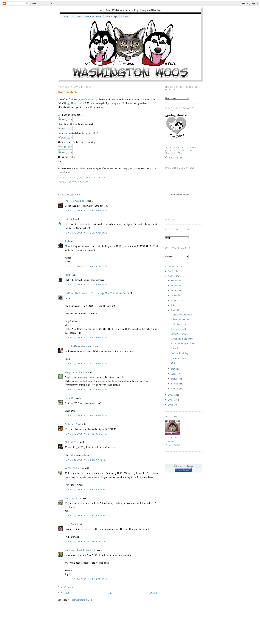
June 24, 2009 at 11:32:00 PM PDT (87, 433)
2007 (171, 399)
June (173, 310)
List (175, 437)
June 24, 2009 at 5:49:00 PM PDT (86, 363)
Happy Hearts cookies (74, 103)
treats (84, 182)
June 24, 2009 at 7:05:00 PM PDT (86, 415)
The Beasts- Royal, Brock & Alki (80, 549)
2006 (171, 404)
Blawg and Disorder (150, 10)
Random (172, 441)
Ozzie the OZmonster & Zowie (79, 345)
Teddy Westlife (72, 524)
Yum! (173, 362)
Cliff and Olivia (72, 442)
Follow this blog (183, 470)
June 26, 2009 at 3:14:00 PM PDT (86, 579)
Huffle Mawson (88, 99)
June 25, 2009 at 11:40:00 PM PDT (87, 541)
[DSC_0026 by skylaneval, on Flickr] (65, 152)
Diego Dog (70, 397)
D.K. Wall (69, 218)
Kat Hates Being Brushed (183, 343)
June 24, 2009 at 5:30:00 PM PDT (86, 284)
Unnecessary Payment (181, 314)
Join (170, 437)
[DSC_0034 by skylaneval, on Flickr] (65, 137)
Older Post (155, 592)
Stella (67, 241)
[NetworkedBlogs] (183, 466)
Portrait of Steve (178, 357)
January (175, 388)
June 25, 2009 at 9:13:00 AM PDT (86, 515)
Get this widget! (170, 220)
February (175, 383)
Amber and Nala (72, 423)
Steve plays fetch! (179, 329)
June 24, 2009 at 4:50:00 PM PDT (86, 232)
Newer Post (63, 592)
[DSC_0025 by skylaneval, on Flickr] (65, 119)
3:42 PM (101, 178)
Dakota (81, 168)
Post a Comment (65, 587)
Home (109, 592)
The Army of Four (73, 498)
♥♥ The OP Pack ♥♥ (75, 468)
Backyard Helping (179, 353)
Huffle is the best (69, 92)
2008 (171, 394)
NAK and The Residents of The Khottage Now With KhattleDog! (96, 293)
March (174, 378)
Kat (69, 182)
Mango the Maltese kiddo (77, 372)
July (173, 305)
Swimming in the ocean (182, 338)
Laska (153, 168)
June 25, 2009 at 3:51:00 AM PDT (86, 459)
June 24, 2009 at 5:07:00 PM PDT (86, 266)
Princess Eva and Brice (76, 200)
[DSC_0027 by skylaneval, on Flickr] (65, 146)
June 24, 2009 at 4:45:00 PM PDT (86, 210)
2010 (171, 271)
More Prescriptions (180, 333)
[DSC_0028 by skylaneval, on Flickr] (65, 128)
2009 (171, 276)
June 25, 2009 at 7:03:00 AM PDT (86, 489)
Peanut (68, 274)
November (176, 285)
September (176, 295)
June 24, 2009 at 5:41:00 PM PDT (86, 337)
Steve (75, 182)
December (176, 280)
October (175, 290)
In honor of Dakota (180, 319)
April (174, 373)
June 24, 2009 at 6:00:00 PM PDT (86, 389)
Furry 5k (175, 348)
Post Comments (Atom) (82, 599)
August (175, 300)
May (173, 368)
